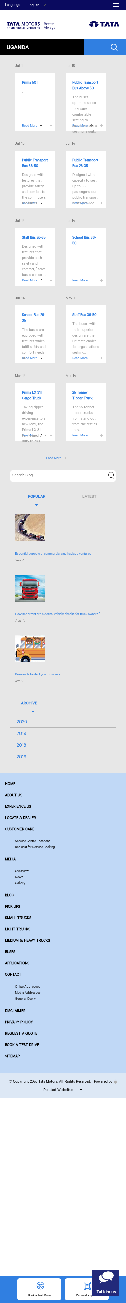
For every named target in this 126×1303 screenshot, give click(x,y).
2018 (21, 745)
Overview (22, 871)
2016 (21, 757)
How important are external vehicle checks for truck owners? (57, 614)
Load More (53, 458)
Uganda (18, 46)
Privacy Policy (19, 1022)
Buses (10, 951)
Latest (89, 496)
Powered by (103, 1081)
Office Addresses (27, 986)
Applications (17, 963)
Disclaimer (15, 1010)
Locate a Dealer (20, 817)
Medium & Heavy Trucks (27, 940)
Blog (9, 895)
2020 (22, 722)
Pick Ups (12, 906)
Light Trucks (17, 929)
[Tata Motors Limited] (31, 22)
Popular (36, 496)
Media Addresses (28, 992)
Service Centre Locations (32, 841)
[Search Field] (116, 47)
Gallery (20, 883)
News (19, 877)
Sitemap (12, 1056)
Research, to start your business (37, 674)
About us (13, 795)
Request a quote (21, 1033)
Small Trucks (18, 917)
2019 (21, 733)
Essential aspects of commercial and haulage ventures (53, 553)
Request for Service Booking (35, 847)
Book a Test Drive (22, 1044)
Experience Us (18, 806)
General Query (25, 998)
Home (10, 783)
